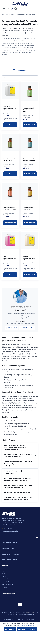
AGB (3, 573)
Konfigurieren (10, 629)
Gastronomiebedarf (10, 542)
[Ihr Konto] (12, 9)
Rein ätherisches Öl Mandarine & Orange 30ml (9, 209)
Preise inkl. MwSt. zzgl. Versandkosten (8, 113)
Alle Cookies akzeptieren (27, 629)
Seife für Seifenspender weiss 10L (29, 258)
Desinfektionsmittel (10, 554)
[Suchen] (9, 8)
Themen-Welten (8, 548)
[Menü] (4, 8)
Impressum (5, 571)
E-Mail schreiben (28, 328)
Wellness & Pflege (9, 560)
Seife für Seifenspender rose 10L (9, 258)
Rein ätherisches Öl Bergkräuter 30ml (9, 159)
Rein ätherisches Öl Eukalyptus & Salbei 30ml (29, 160)
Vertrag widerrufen (7, 579)
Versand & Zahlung (7, 584)
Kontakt (4, 587)
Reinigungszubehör (10, 531)
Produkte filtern (21, 70)
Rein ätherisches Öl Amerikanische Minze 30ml (29, 110)
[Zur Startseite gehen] (20, 4)
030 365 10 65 (12, 328)
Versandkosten (30, 612)
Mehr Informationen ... (29, 625)
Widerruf (4, 576)
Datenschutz (5, 581)
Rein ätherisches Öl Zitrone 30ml (28, 208)
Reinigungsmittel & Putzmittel (14, 537)
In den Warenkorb (10, 125)
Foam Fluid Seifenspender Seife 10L (9, 108)
